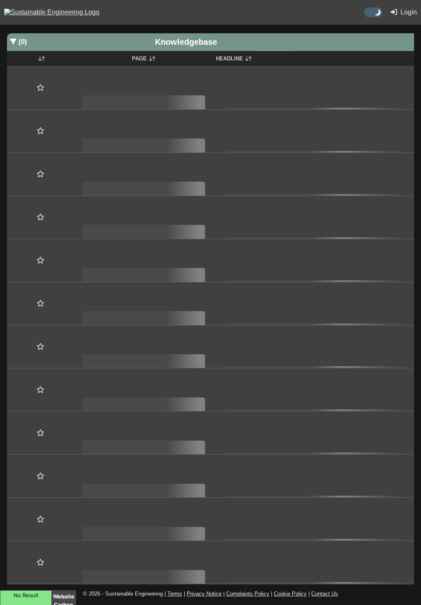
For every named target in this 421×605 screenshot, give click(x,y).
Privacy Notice (204, 594)
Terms (174, 594)
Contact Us (324, 594)
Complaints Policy (247, 594)
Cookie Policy (290, 594)
